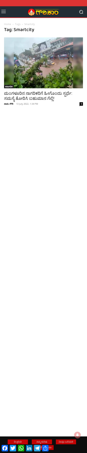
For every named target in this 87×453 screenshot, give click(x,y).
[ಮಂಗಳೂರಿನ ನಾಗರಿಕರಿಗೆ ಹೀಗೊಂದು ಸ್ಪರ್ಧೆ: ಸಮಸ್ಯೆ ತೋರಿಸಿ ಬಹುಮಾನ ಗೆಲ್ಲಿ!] (43, 62)
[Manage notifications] (77, 435)
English (18, 442)
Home (7, 24)
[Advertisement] (43, 175)
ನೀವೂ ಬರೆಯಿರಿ (66, 442)
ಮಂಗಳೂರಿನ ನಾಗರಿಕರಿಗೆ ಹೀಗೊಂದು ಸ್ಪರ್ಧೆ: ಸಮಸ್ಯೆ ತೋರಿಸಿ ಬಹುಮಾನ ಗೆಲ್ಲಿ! (38, 96)
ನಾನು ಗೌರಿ (8, 103)
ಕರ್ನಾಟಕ (9, 86)
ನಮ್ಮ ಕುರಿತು (41, 442)
